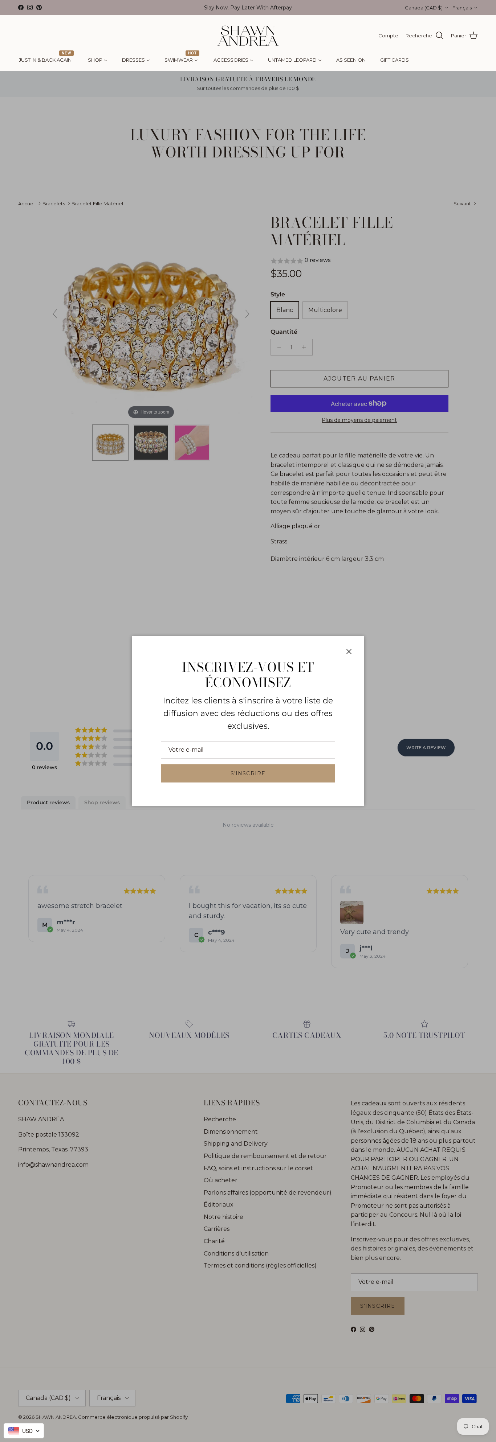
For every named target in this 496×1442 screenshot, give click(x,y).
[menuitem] (46, 60)
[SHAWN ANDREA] (248, 35)
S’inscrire (248, 773)
